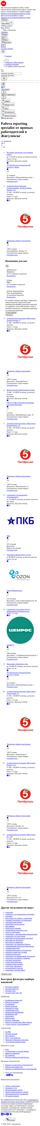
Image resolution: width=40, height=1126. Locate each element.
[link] (4, 39)
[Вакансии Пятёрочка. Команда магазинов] (22, 221)
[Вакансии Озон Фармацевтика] (22, 576)
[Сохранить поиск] (3, 84)
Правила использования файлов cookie (15, 18)
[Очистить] (4, 78)
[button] (3, 45)
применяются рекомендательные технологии (19, 1101)
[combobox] (11, 73)
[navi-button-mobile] (3, 51)
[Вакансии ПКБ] (22, 521)
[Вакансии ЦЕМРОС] (22, 630)
